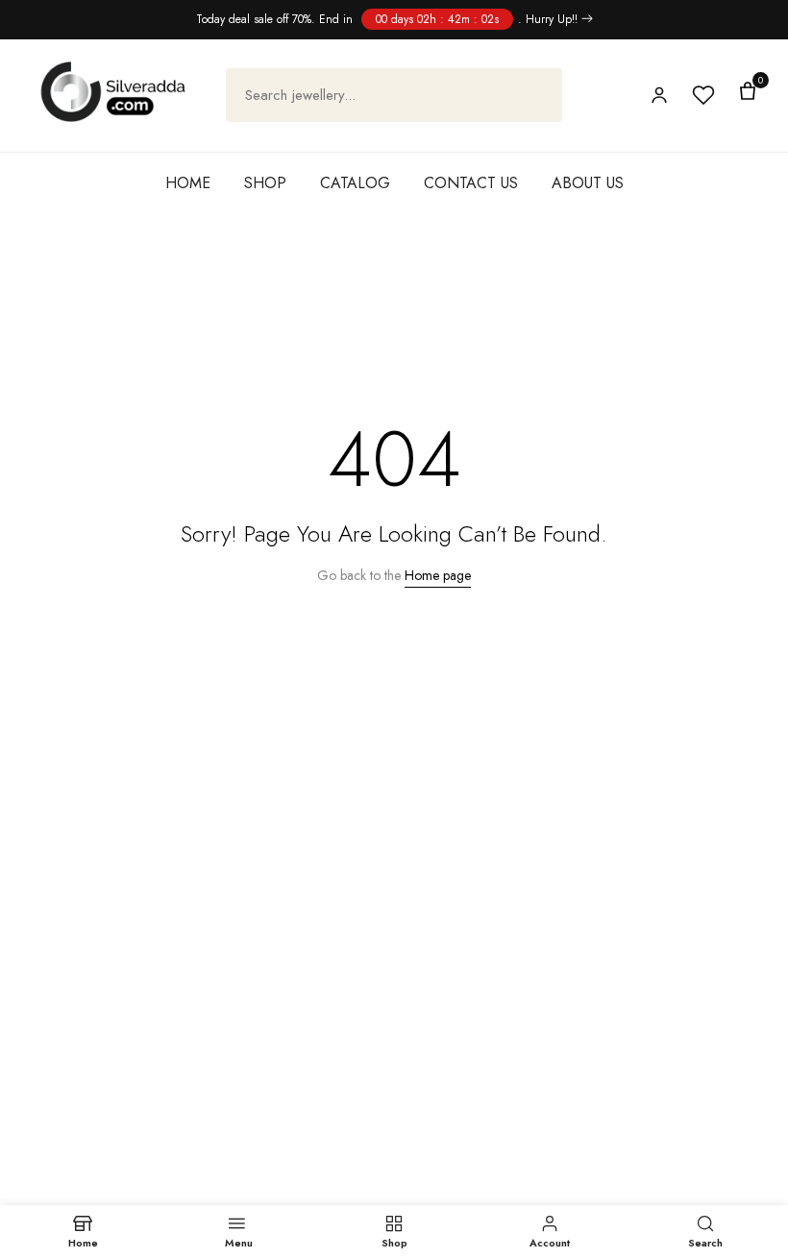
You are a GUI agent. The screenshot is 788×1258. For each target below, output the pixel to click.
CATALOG (355, 183)
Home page (438, 575)
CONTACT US (471, 183)
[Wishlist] (703, 95)
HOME (187, 183)
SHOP (265, 183)
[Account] (659, 95)
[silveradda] (113, 92)
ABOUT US (588, 183)
